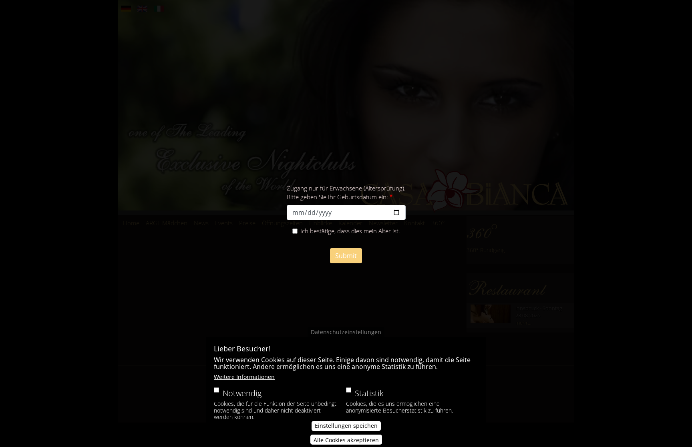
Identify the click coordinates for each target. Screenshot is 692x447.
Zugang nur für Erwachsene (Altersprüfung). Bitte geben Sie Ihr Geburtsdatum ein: (346, 192)
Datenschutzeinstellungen (346, 332)
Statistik (369, 393)
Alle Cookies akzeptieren (346, 440)
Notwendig (242, 393)
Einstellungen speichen (346, 426)
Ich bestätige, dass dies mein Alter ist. (350, 231)
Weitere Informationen (244, 377)
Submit (346, 255)
